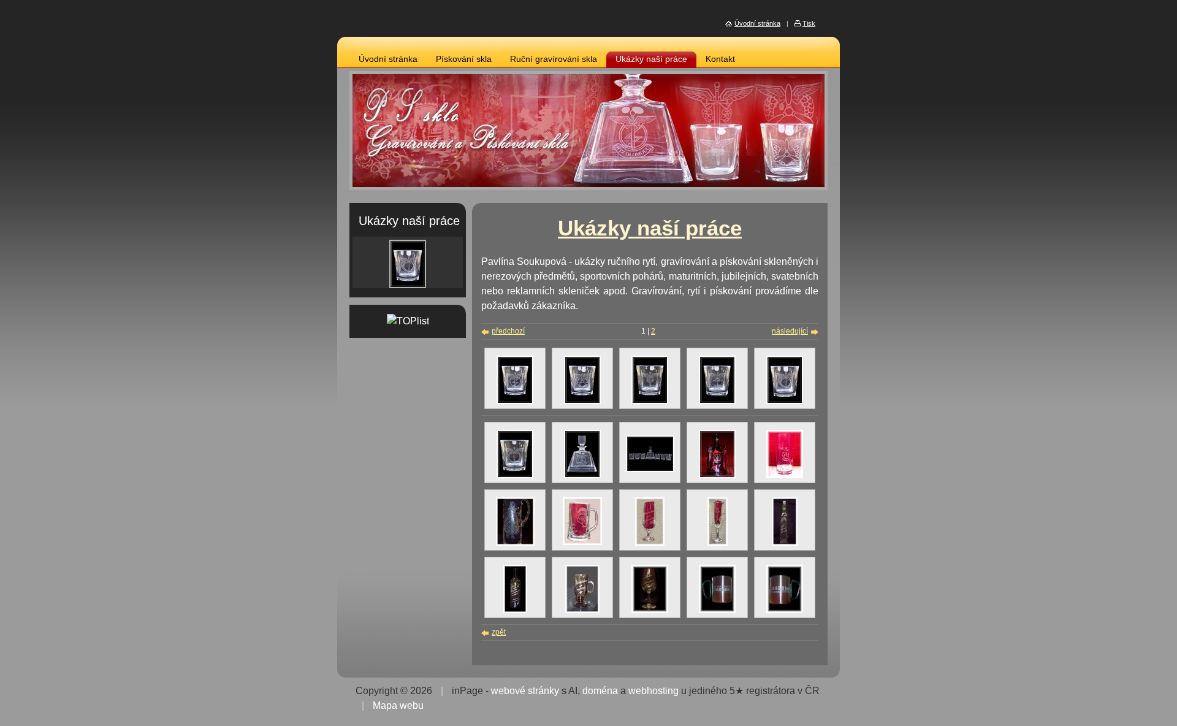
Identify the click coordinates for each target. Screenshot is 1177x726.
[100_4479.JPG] (582, 610)
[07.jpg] (582, 476)
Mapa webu (398, 705)
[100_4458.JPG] (515, 543)
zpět (499, 632)
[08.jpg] (650, 469)
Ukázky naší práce (651, 59)
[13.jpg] (784, 610)
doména (600, 691)
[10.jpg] (784, 476)
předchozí (508, 331)
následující (790, 331)
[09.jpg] (717, 476)
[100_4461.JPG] (582, 542)
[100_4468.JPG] (650, 543)
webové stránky (525, 691)
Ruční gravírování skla (553, 59)
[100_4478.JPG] (515, 610)
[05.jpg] (784, 401)
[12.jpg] (717, 610)
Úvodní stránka (388, 59)
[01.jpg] (515, 401)
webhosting (653, 691)
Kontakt (720, 59)
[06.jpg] (515, 476)
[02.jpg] (582, 401)
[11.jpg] (649, 610)
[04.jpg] (717, 401)
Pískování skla (464, 59)
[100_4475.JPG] (785, 543)
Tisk (808, 23)
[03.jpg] (649, 401)
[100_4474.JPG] (717, 543)
